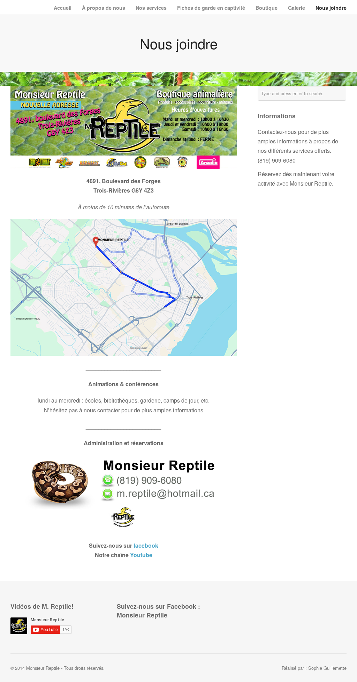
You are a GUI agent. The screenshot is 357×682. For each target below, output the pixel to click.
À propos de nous (103, 7)
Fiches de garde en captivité (211, 7)
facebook (146, 545)
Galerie (296, 7)
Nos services (151, 7)
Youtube (141, 555)
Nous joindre (331, 7)
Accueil (62, 7)
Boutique (267, 7)
